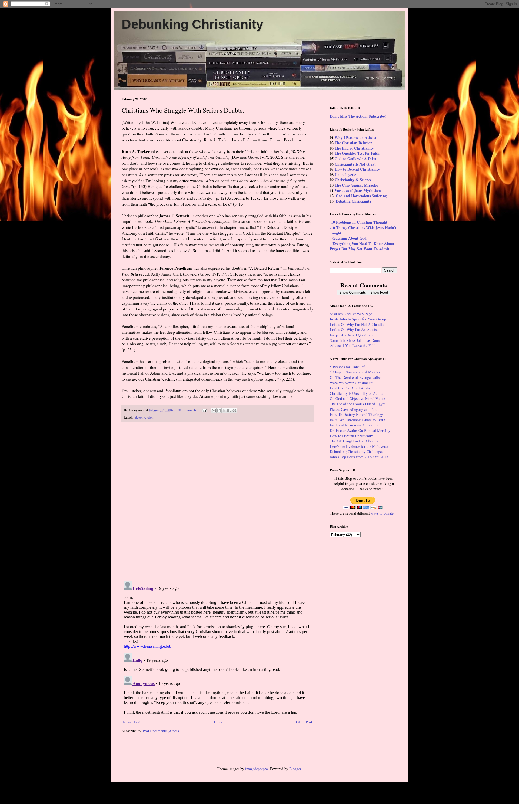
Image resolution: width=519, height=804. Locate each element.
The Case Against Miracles (356, 185)
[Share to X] (224, 410)
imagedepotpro (256, 768)
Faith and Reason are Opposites (354, 425)
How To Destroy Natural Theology (356, 414)
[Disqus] (218, 501)
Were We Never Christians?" (351, 382)
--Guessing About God (348, 238)
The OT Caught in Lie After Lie (355, 441)
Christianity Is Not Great (355, 164)
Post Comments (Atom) (161, 730)
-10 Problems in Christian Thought (358, 222)
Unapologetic (345, 174)
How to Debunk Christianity (351, 435)
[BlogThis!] (219, 410)
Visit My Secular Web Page (351, 313)
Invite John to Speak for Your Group (358, 319)
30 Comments (187, 410)
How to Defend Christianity (357, 169)
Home (218, 721)
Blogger (295, 768)
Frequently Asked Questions (351, 335)
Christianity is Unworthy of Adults (356, 393)
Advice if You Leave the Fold (352, 345)
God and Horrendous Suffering (361, 195)
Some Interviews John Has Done (355, 340)
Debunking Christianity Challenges (356, 451)
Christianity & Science (353, 180)
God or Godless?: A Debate (357, 158)
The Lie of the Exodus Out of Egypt (357, 403)
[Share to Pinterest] (234, 410)
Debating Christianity (353, 201)
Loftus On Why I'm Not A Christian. (358, 324)
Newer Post (132, 721)
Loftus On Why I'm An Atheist (354, 329)
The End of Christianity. (355, 148)
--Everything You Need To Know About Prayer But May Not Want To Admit (362, 246)
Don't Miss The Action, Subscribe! (358, 116)
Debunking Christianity (192, 24)
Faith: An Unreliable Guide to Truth (357, 419)
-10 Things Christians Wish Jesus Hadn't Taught (363, 230)
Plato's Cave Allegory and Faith (354, 409)
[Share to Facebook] (229, 410)
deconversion (144, 417)
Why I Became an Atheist (355, 137)
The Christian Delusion (353, 142)
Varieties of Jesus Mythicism (358, 190)
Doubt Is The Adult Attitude (351, 388)
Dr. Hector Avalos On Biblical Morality (360, 430)
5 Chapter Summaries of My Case (355, 372)
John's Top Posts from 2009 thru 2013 (359, 456)
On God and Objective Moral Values (357, 398)
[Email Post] (204, 410)
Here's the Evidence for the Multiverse (359, 446)
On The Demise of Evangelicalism (356, 377)
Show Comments (352, 292)
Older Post (304, 721)
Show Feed (379, 292)
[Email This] (214, 410)
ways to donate (382, 513)
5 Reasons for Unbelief (347, 366)
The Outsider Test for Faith (357, 153)
